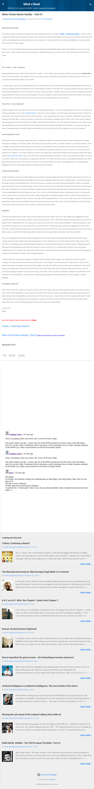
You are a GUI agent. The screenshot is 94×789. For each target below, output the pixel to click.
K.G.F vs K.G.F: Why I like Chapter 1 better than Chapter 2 (30, 600)
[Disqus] (47, 395)
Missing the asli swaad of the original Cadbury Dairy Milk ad (31, 714)
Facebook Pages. (31, 113)
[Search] (90, 5)
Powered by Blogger (48, 775)
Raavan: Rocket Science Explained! (19, 629)
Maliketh (52, 779)
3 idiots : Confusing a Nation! (16, 326)
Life (4, 355)
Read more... (86, 564)
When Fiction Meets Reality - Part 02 (19, 335)
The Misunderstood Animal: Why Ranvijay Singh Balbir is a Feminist (35, 572)
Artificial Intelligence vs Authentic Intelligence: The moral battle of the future (40, 686)
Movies (12, 355)
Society (21, 355)
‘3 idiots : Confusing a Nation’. (69, 34)
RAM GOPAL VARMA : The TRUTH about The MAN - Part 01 (31, 743)
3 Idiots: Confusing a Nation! (16, 543)
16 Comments (46, 19)
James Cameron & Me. (14, 156)
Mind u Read (32, 4)
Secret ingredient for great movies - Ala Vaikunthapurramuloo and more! (38, 657)
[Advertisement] (47, 511)
